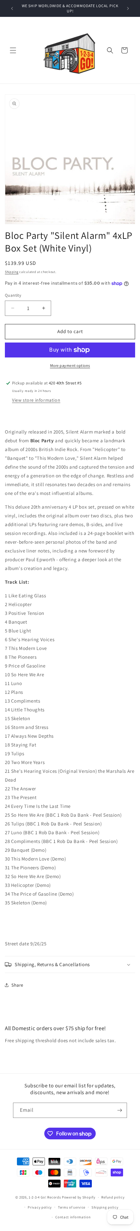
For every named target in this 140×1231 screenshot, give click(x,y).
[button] (13, 50)
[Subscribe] (119, 1110)
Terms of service (71, 1207)
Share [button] (17, 985)
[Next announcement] (128, 8)
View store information (36, 400)
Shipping (12, 272)
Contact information (73, 1217)
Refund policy (112, 1197)
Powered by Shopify (78, 1197)
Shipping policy (105, 1207)
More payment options (70, 365)
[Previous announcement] (12, 8)
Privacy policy (40, 1207)
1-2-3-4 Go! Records (45, 1197)
